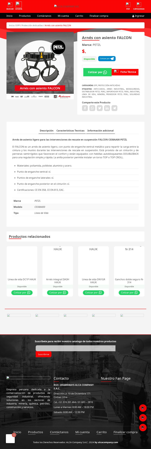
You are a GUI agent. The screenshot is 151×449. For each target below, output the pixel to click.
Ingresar (139, 15)
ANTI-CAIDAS (99, 89)
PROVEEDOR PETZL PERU (117, 94)
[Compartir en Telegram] (114, 108)
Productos (25, 15)
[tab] (47, 131)
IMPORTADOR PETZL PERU (117, 91)
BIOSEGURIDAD (132, 89)
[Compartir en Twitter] (100, 108)
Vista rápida (32, 249)
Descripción (47, 130)
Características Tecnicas (70, 130)
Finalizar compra (99, 15)
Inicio (9, 15)
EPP (18, 25)
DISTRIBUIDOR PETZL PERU (93, 91)
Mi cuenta (63, 15)
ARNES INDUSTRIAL (115, 89)
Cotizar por (105, 58)
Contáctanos (44, 15)
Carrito (79, 15)
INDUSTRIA (134, 91)
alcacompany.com (108, 442)
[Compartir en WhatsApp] (92, 108)
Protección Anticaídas (32, 25)
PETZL (97, 45)
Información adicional (100, 130)
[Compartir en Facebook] (85, 108)
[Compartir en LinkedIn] (107, 108)
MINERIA (101, 94)
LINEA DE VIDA (89, 94)
